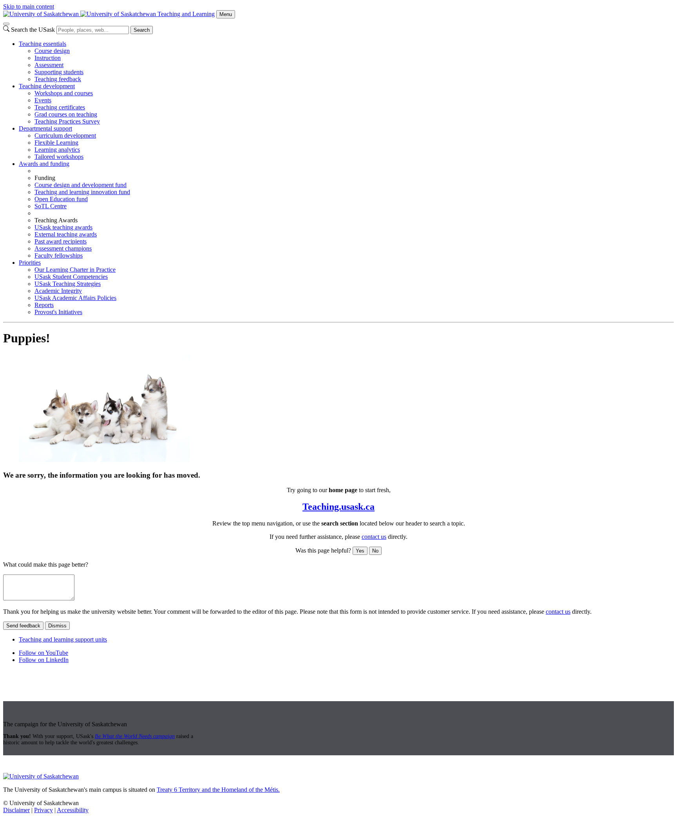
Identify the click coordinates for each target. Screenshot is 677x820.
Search (142, 30)
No (375, 551)
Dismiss (57, 626)
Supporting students (58, 72)
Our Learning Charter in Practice (75, 269)
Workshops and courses (63, 93)
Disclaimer (16, 810)
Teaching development (47, 86)
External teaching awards (65, 234)
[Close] (6, 24)
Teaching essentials (42, 43)
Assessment (48, 65)
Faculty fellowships (58, 255)
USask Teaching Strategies (67, 283)
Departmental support (45, 128)
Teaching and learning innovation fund (82, 192)
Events (42, 100)
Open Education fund (61, 199)
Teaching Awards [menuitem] (56, 220)
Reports (44, 305)
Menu (225, 14)
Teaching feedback (57, 79)
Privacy (43, 810)
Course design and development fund (80, 185)
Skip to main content (28, 6)
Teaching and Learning (186, 14)
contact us (374, 536)
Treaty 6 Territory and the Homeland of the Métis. (218, 789)
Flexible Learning (56, 142)
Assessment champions (63, 248)
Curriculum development (65, 135)
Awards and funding (44, 163)
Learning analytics (57, 149)
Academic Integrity (58, 290)
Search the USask (33, 29)
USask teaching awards (63, 227)
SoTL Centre (50, 206)
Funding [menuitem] (44, 178)
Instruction (47, 58)
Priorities (30, 262)
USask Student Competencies (71, 276)
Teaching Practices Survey (67, 121)
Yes (360, 551)
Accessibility (73, 810)
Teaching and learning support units (63, 639)
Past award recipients (60, 241)
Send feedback (23, 626)
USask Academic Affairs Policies (75, 298)
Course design (52, 50)
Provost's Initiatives (58, 312)
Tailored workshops (58, 156)
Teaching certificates (59, 107)
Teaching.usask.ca (338, 507)
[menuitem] (346, 61)
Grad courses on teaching (65, 114)
